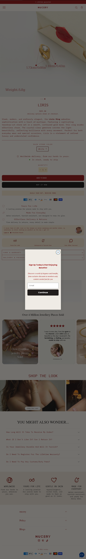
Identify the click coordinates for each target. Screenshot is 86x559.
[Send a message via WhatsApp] (82, 555)
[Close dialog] (58, 252)
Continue (43, 292)
